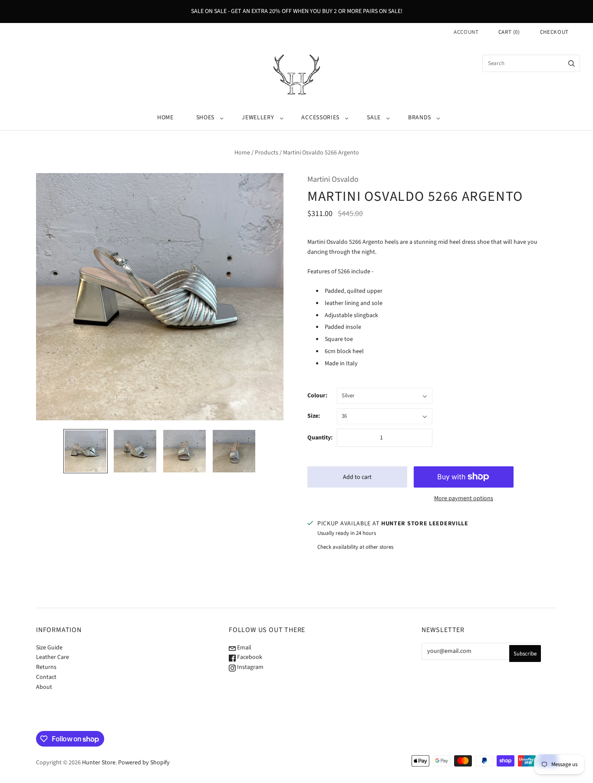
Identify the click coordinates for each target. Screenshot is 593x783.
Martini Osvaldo (333, 179)
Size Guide (49, 647)
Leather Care (52, 657)
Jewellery (258, 117)
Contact (46, 677)
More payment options (463, 498)
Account (466, 32)
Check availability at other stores (355, 547)
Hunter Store (98, 762)
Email (243, 647)
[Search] (571, 63)
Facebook (249, 657)
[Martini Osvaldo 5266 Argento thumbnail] (85, 451)
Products (266, 152)
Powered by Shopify (144, 762)
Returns (46, 667)
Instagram (250, 667)
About (44, 687)
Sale (374, 117)
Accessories (320, 117)
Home (165, 117)
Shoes (205, 117)
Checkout (554, 32)
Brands (419, 117)
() (509, 32)
